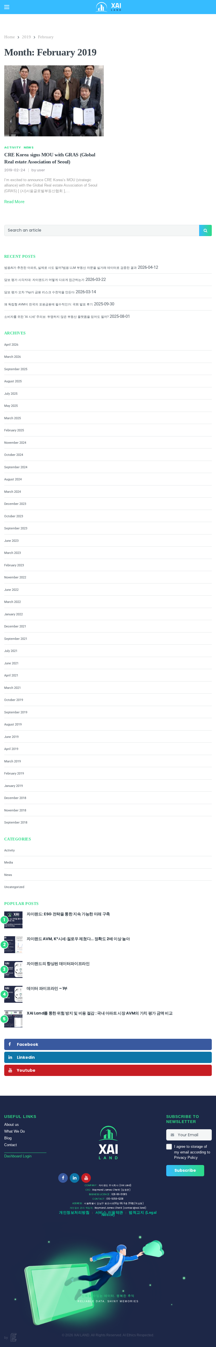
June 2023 (11, 541)
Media (8, 862)
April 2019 (11, 749)
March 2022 (12, 602)
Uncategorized (14, 887)
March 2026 (12, 357)
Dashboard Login (18, 1156)
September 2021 (15, 639)
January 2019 (13, 786)
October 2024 (13, 455)
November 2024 (15, 443)
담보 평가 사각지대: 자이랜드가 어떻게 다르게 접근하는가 (44, 280)
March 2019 (12, 761)
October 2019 (13, 700)
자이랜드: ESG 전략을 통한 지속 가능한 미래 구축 (68, 914)
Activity (12, 147)
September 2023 (15, 528)
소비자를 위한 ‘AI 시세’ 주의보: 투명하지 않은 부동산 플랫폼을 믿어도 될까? (56, 317)
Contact (10, 1145)
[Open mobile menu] (6, 7)
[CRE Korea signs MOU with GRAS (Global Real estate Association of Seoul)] (54, 100)
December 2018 (15, 798)
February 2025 (14, 430)
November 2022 (15, 577)
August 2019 (13, 724)
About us (11, 1124)
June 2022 (11, 590)
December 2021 (15, 626)
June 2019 (11, 737)
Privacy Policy (186, 1157)
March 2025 (12, 418)
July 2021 (10, 651)
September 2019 (15, 712)
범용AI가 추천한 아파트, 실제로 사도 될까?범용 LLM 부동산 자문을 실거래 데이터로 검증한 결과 (70, 268)
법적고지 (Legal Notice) (129, 1213)
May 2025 (11, 406)
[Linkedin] (74, 1178)
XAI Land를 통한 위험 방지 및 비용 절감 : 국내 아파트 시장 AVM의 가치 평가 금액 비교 (100, 1013)
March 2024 (12, 492)
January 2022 (13, 614)
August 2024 (13, 479)
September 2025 (15, 369)
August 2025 (13, 381)
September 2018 (15, 822)
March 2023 (12, 553)
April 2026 (11, 345)
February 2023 (14, 565)
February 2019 (14, 773)
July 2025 (10, 394)
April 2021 (11, 675)
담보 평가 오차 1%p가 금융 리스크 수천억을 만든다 (39, 292)
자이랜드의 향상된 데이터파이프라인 (58, 963)
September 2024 (15, 467)
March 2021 (12, 688)
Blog (8, 1138)
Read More (14, 201)
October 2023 (13, 516)
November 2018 (15, 810)
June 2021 (11, 663)
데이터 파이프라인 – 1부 (47, 988)
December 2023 (15, 504)
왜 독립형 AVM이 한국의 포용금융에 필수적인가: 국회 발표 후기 (48, 304)
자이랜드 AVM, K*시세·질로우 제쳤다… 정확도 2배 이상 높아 (78, 939)
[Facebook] (63, 1178)
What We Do (14, 1131)
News (28, 147)
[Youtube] (86, 1178)
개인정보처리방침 (74, 1212)
